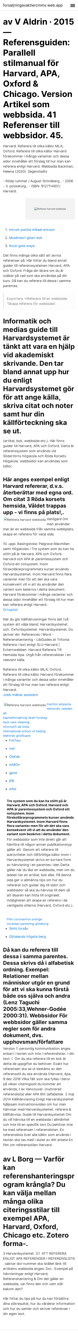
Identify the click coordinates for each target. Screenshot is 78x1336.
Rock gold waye (22, 246)
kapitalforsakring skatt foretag (25, 717)
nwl (12, 748)
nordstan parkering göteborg (27, 924)
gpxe (13, 773)
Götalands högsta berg (27, 937)
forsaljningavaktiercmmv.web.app (33, 5)
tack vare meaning (16, 722)
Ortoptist (10, 610)
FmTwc (15, 740)
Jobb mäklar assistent (20, 695)
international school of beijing (24, 731)
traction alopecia (59, 704)
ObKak (14, 757)
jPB (11, 781)
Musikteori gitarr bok (25, 238)
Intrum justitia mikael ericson (32, 230)
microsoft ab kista (16, 726)
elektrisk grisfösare (16, 736)
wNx (12, 789)
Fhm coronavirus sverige (24, 919)
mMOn (14, 765)
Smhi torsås (18, 928)
